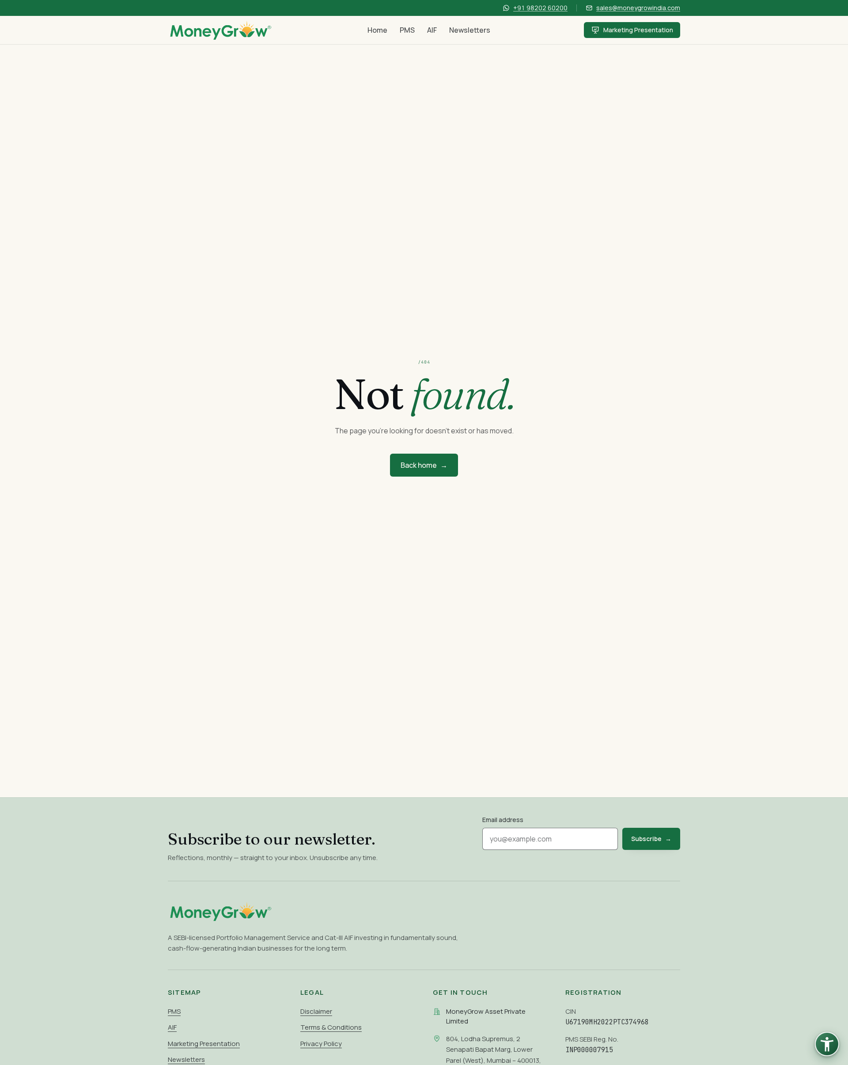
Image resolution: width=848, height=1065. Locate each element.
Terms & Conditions (331, 1027)
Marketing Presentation (638, 30)
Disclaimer (316, 1011)
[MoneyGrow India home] (220, 30)
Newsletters (469, 30)
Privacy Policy (321, 1043)
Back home (424, 465)
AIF (432, 30)
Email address (502, 819)
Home (377, 30)
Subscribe (651, 838)
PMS (407, 30)
